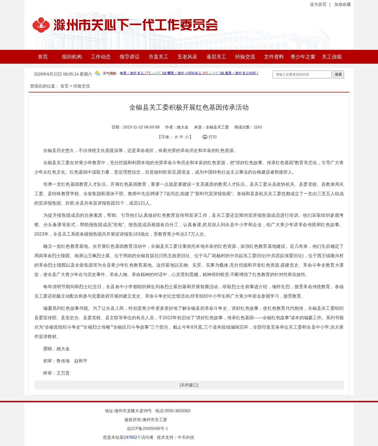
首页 (43, 57)
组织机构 (72, 57)
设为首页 (318, 4)
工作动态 (101, 57)
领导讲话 (129, 57)
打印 (213, 137)
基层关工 (216, 57)
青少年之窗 (303, 57)
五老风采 (187, 57)
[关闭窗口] (189, 385)
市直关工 (159, 57)
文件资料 (274, 57)
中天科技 (186, 437)
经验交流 (245, 57)
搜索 (338, 74)
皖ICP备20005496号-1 (147, 428)
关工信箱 (332, 57)
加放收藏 (342, 4)
